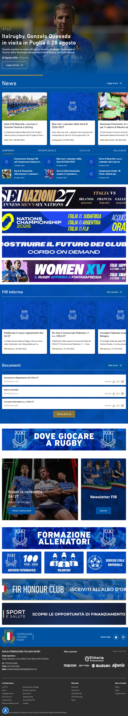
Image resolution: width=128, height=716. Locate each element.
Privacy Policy (33, 712)
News (73, 700)
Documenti (27, 693)
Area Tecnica (7, 697)
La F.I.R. (5, 687)
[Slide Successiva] (9, 29)
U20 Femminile (77, 697)
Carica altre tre (64, 414)
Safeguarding (28, 697)
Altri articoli (112, 292)
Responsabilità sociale (10, 703)
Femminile (75, 690)
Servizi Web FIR (29, 700)
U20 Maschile (76, 693)
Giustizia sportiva (29, 690)
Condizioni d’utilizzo (19, 712)
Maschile (74, 687)
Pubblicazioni (120, 693)
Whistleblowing (60, 712)
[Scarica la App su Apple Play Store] (116, 637)
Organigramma (7, 693)
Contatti (25, 703)
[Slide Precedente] (3, 29)
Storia (4, 690)
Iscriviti (103, 510)
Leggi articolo (12, 65)
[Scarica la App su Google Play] (123, 637)
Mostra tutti (118, 651)
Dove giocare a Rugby (31, 687)
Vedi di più (113, 365)
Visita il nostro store (21, 510)
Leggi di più (112, 83)
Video (117, 690)
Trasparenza (7, 700)
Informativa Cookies (46, 712)
